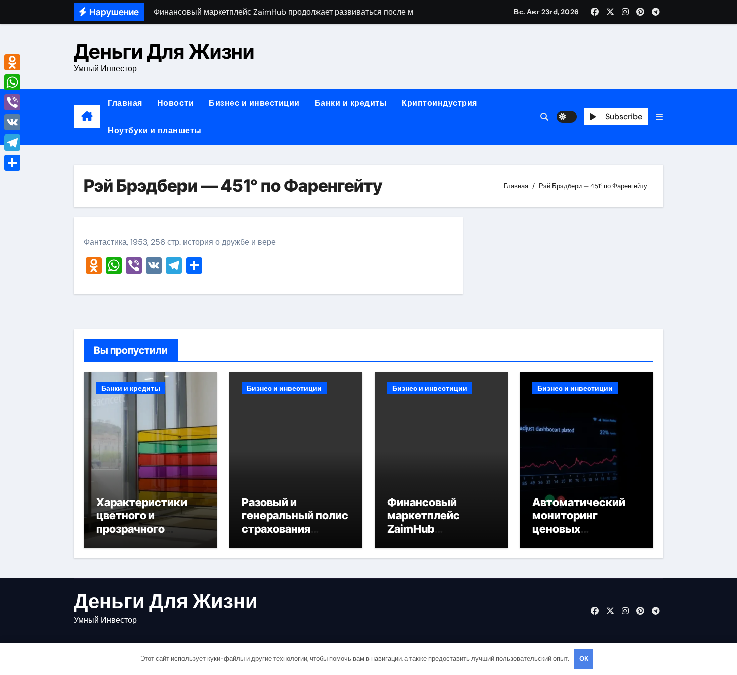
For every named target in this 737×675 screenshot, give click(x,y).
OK (583, 658)
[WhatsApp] (12, 82)
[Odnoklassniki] (12, 62)
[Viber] (12, 102)
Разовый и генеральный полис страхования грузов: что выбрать (295, 529)
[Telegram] (12, 142)
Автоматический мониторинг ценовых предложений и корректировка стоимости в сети (580, 535)
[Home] (87, 116)
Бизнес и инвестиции (254, 103)
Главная (125, 103)
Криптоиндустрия (439, 103)
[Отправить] (12, 163)
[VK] (12, 122)
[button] (659, 117)
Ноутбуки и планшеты (155, 130)
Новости (175, 103)
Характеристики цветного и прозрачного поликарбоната (141, 522)
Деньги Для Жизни (164, 51)
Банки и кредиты (351, 103)
